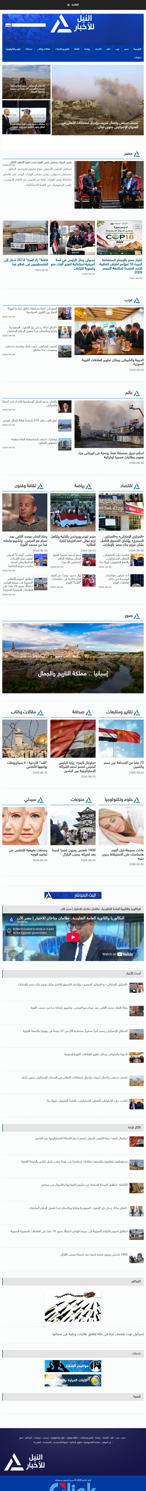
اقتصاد (98, 49)
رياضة (87, 49)
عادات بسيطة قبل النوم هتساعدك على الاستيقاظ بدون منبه (123, 854)
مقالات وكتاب (43, 49)
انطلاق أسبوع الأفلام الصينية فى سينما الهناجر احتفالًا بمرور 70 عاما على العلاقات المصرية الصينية (18, 584)
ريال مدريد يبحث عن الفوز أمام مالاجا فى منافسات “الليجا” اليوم (66, 579)
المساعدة (47, 1442)
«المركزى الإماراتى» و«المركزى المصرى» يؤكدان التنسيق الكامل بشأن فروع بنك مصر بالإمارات (122, 541)
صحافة (29, 49)
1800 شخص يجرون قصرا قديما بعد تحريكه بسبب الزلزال (74, 852)
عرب (117, 49)
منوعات (137, 57)
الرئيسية (137, 49)
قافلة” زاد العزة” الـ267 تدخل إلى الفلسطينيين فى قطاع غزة (26, 262)
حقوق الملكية (76, 1442)
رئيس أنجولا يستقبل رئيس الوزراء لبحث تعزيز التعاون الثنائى (40, 162)
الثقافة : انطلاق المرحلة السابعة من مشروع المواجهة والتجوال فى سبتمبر (84, 1185)
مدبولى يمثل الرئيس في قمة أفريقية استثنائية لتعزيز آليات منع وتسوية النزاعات (73, 264)
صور (21, 1437)
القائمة (75, 4)
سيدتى (46, 1437)
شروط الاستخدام (60, 1442)
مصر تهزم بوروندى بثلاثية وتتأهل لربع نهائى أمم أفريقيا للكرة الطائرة (73, 541)
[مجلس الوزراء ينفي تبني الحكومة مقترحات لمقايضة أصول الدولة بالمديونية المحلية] (26, 65)
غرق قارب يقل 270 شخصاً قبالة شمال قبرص (30, 420)
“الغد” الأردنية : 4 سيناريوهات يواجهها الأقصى (27, 765)
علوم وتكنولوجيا (13, 49)
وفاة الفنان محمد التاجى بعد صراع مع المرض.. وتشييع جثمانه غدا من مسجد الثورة (25, 541)
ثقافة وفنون (72, 1437)
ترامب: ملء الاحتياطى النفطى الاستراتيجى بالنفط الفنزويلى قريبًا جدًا (114, 558)
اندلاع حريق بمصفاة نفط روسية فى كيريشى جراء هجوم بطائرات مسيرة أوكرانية (111, 455)
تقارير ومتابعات (62, 49)
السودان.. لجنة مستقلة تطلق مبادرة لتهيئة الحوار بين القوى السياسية (32, 310)
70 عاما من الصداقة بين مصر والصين (124, 765)
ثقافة (76, 49)
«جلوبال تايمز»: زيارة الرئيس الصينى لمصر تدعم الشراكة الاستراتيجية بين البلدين (77, 767)
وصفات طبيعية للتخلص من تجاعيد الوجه (28, 852)
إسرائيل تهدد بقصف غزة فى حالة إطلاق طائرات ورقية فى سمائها (98, 1334)
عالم (108, 49)
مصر (126, 49)
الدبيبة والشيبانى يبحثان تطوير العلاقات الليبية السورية (113, 362)
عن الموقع (106, 1442)
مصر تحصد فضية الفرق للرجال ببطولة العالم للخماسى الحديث (67, 558)
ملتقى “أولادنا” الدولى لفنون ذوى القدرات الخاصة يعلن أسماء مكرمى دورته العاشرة (19, 560)
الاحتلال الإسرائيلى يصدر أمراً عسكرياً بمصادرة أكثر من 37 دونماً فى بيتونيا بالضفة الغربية (75, 1031)
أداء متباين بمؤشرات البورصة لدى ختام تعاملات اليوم (117, 579)
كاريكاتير (136, 1281)
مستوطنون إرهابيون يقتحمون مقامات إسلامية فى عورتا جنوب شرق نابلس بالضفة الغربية (74, 1162)
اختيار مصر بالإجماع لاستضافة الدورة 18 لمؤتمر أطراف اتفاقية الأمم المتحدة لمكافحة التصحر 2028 (121, 266)
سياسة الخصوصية (92, 1442)
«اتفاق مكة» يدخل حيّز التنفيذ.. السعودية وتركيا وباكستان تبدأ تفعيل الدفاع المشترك (32, 329)
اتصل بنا (37, 1442)
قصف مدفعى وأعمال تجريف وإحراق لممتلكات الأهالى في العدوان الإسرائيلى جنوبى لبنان (74, 1078)
